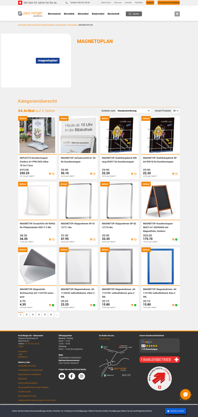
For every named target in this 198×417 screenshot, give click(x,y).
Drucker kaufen (24, 392)
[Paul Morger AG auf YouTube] (63, 378)
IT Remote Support (26, 405)
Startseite (22, 25)
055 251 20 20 (80, 2)
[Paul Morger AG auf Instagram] (83, 378)
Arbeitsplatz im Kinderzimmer (30, 370)
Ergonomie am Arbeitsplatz (29, 374)
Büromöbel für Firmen (27, 396)
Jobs (20, 354)
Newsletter (22, 351)
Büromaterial (33, 25)
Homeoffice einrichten (27, 366)
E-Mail (20, 346)
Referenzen (23, 357)
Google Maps (104, 339)
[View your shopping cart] (177, 13)
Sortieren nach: (108, 110)
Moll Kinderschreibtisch (28, 383)
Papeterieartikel (47, 25)
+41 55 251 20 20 (32, 344)
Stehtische (22, 379)
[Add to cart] (50, 174)
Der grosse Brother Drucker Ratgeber (33, 387)
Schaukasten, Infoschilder (66, 25)
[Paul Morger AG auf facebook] (73, 378)
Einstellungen (177, 411)
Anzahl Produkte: (163, 110)
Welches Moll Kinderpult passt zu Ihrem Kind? (37, 400)
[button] (159, 345)
